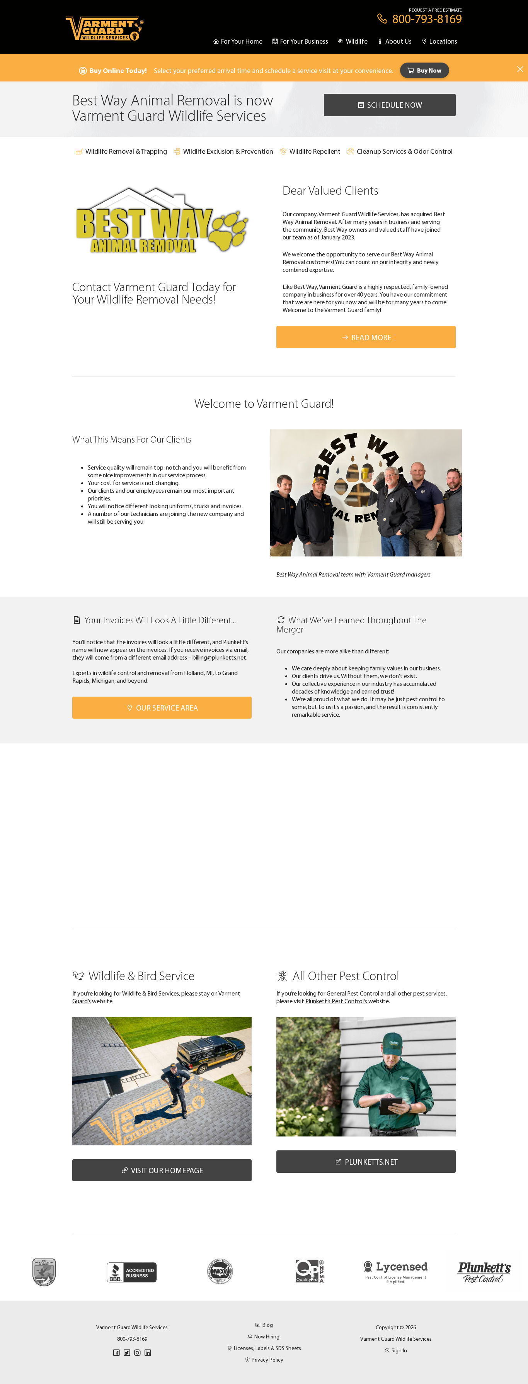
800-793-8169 (132, 1338)
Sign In (399, 1350)
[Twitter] (126, 1353)
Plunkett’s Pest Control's (336, 1001)
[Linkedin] (147, 1353)
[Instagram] (137, 1353)
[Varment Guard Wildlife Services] (105, 32)
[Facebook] (116, 1353)
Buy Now (429, 70)
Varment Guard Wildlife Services (396, 1338)
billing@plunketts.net (219, 657)
